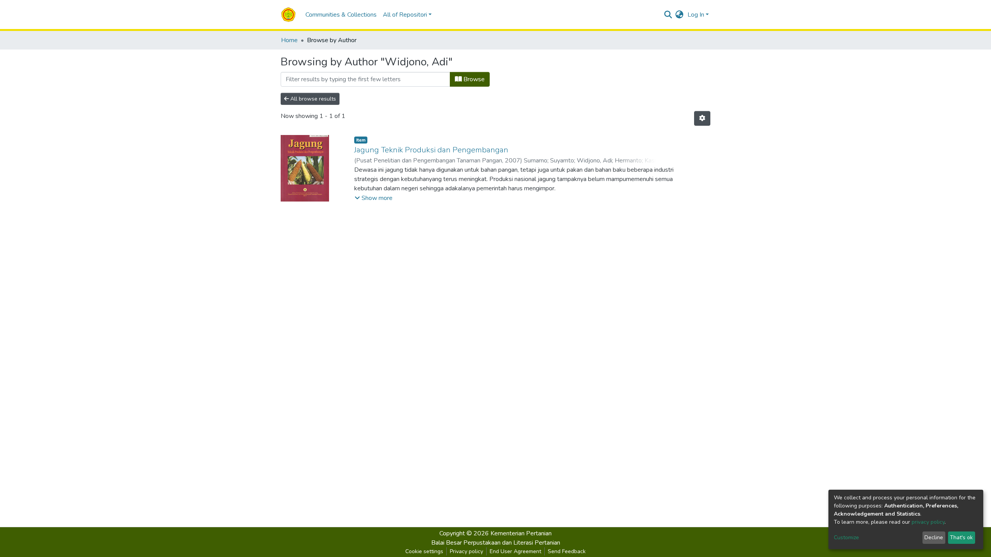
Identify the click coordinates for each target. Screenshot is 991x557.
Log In (696, 14)
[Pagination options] (702, 118)
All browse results (312, 99)
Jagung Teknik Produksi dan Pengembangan (431, 150)
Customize (846, 537)
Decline (933, 537)
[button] (679, 14)
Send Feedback (567, 551)
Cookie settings (424, 551)
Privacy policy (466, 551)
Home (289, 40)
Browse (473, 79)
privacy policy (928, 522)
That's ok (961, 537)
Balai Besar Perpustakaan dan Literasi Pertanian (495, 542)
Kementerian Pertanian (521, 533)
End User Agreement (515, 551)
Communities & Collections (341, 14)
